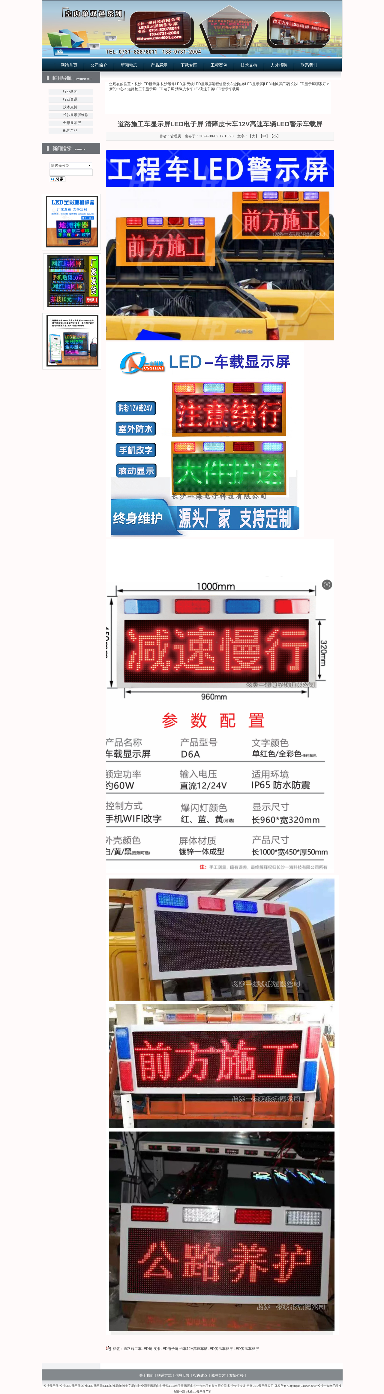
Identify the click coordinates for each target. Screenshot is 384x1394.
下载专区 (189, 65)
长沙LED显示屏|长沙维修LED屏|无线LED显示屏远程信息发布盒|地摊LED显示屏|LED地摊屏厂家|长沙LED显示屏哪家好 (230, 84)
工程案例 (219, 65)
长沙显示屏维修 (75, 115)
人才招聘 (279, 65)
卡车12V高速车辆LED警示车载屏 (206, 1349)
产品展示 (159, 65)
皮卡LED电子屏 (165, 1349)
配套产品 (70, 130)
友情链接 (236, 1375)
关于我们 (146, 1375)
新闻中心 (116, 89)
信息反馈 (182, 1375)
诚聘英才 (218, 1375)
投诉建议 (200, 1375)
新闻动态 (129, 65)
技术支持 (249, 65)
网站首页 (69, 65)
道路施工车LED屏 (138, 1349)
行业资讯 (70, 99)
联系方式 (164, 1375)
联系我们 (309, 65)
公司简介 (99, 65)
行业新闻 (70, 91)
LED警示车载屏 (246, 1349)
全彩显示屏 (72, 123)
